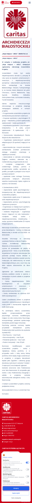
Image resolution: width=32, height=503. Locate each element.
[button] (29, 3)
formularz (5, 394)
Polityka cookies (7, 457)
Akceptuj (16, 488)
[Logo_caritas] (5, 2)
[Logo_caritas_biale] (9, 408)
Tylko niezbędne (16, 498)
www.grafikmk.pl (25, 501)
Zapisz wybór (16, 493)
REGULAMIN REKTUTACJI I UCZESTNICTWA (16, 390)
